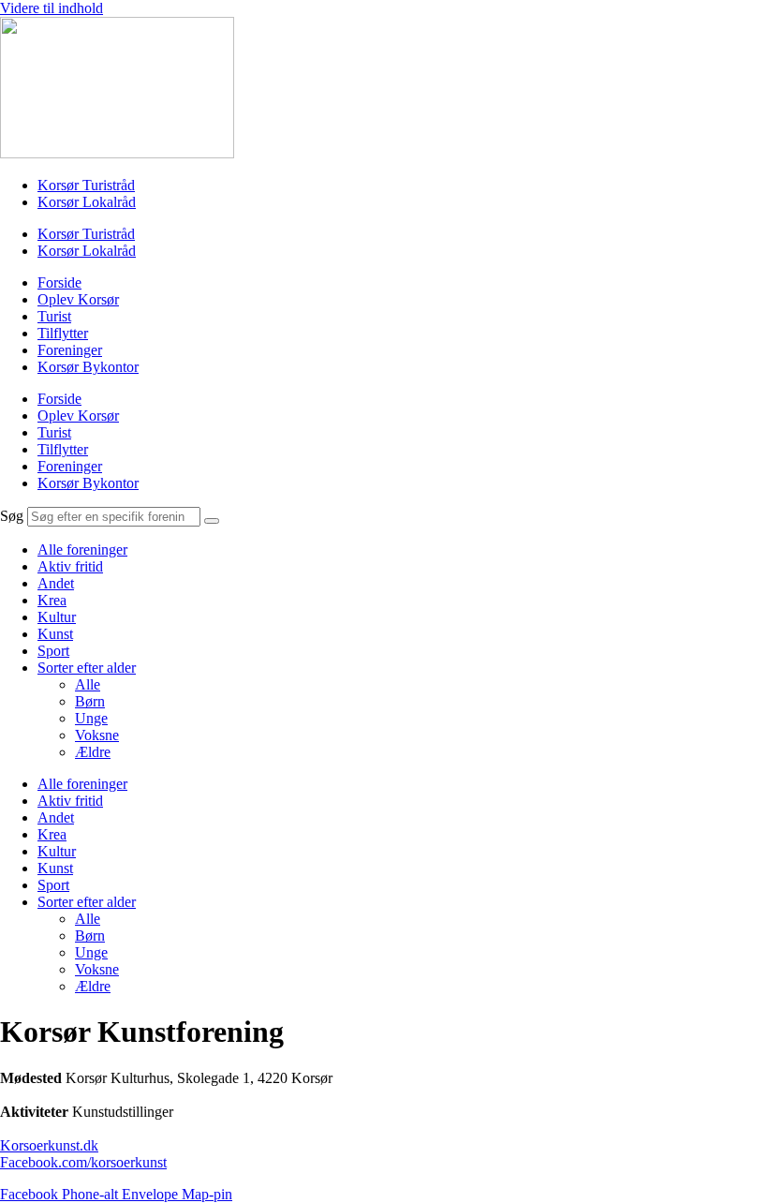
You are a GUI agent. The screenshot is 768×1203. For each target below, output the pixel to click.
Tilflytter (62, 333)
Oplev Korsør (78, 299)
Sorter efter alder (86, 668)
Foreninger (69, 350)
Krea (51, 600)
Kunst (55, 634)
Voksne (97, 735)
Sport (53, 651)
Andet (55, 583)
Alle (87, 684)
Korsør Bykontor (88, 367)
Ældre (93, 752)
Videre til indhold (51, 8)
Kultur (56, 617)
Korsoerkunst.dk (49, 1145)
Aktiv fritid (70, 566)
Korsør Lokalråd (86, 202)
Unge (91, 718)
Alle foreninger (82, 549)
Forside (59, 282)
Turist (54, 316)
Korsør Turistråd (86, 185)
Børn (90, 701)
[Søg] (211, 521)
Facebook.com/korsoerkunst (83, 1162)
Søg (11, 516)
